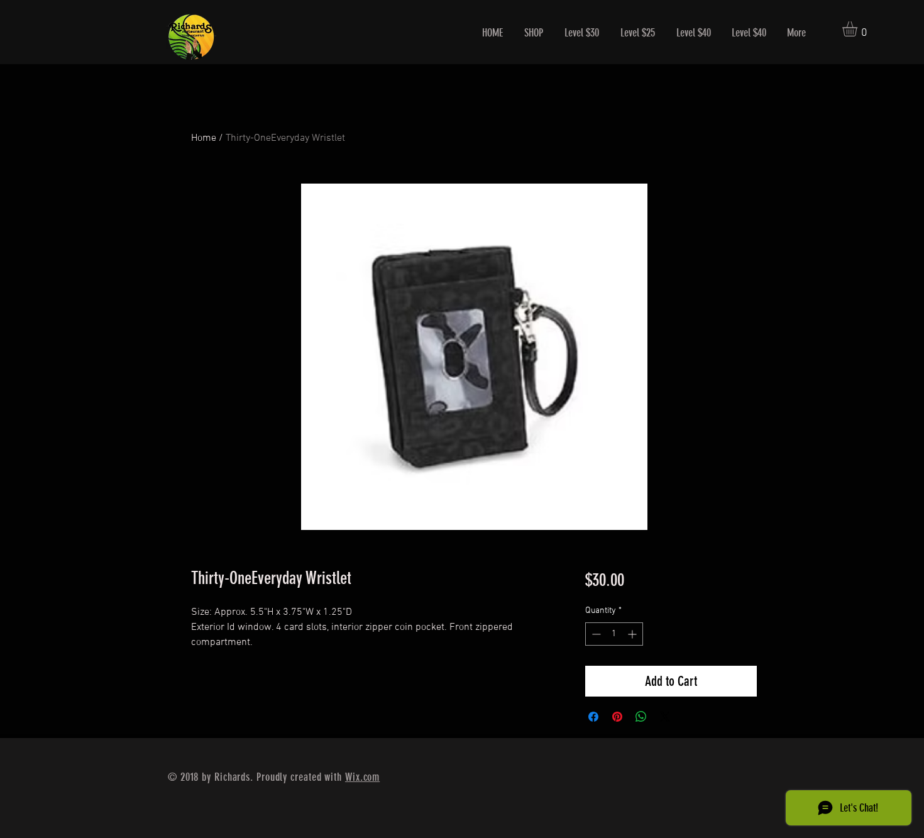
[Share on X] (665, 716)
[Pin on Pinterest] (617, 716)
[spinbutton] (614, 634)
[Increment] (633, 634)
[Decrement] (595, 634)
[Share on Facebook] (593, 716)
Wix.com (362, 777)
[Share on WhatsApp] (641, 716)
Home (203, 138)
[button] (858, 28)
